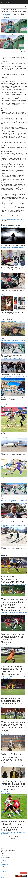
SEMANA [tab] (8, 404)
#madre (2, 219)
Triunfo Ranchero (4, 406)
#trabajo (13, 219)
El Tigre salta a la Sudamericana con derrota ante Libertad (13, 584)
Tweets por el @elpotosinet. (7, 552)
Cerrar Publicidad (23, 873)
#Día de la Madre (8, 219)
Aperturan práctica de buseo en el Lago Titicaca (11, 321)
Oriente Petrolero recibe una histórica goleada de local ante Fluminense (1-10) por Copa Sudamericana (14, 613)
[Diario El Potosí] (6, 2)
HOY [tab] (3, 404)
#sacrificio (20, 219)
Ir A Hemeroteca (14, 32)
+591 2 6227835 (4, 855)
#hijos (16, 219)
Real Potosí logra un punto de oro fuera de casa (11, 458)
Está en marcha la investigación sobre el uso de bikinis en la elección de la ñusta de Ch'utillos (14, 501)
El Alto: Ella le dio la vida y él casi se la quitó (10, 227)
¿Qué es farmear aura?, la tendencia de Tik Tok (11, 358)
